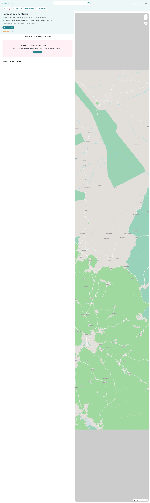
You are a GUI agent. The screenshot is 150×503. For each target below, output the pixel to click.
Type (7, 8)
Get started (37, 52)
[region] (112, 257)
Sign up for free (8, 27)
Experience (18, 8)
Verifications (30, 8)
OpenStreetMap (142, 500)
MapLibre (135, 500)
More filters (42, 8)
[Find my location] (146, 23)
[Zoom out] (146, 18)
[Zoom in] (146, 15)
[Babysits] (7, 3)
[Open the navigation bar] (146, 3)
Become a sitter (137, 3)
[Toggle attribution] (147, 500)
